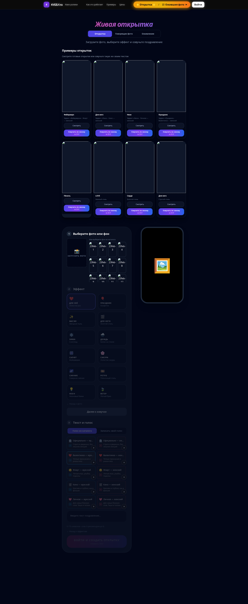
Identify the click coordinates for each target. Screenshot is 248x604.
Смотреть (77, 125)
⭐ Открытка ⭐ (145, 4)
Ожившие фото (174, 4)
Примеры (111, 4)
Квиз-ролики (71, 4)
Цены (122, 4)
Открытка (100, 33)
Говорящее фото (124, 33)
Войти (198, 4)
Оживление (148, 33)
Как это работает (94, 4)
